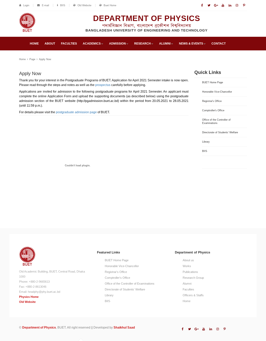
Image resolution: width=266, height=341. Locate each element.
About (50, 43)
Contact (218, 43)
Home (34, 43)
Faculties (69, 43)
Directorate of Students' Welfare (220, 132)
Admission (117, 43)
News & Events (191, 43)
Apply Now (45, 59)
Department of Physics (39, 327)
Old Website (84, 5)
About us (188, 260)
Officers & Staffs (193, 295)
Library (206, 141)
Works (187, 266)
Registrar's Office (212, 101)
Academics (92, 43)
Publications (190, 272)
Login (26, 5)
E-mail (45, 5)
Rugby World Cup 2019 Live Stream (217, 162)
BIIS (62, 5)
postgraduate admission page (76, 112)
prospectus (102, 85)
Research (142, 43)
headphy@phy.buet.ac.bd (44, 291)
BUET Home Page (212, 82)
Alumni (165, 43)
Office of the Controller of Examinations (216, 121)
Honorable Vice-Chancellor (217, 91)
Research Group (193, 277)
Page (32, 59)
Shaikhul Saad (124, 327)
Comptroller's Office (213, 110)
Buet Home (110, 5)
